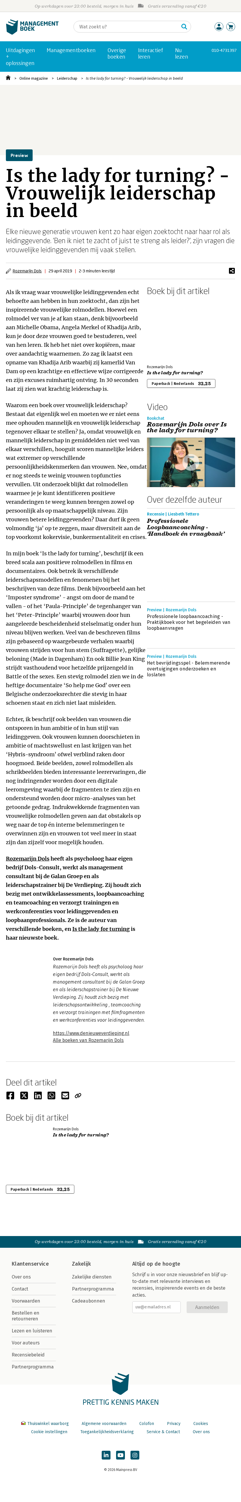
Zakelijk (81, 1264)
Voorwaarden (26, 1301)
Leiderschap (67, 78)
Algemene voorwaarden (104, 1423)
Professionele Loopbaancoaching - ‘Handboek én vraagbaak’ (186, 527)
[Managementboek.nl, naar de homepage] (32, 33)
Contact (20, 1289)
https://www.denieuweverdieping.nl (91, 1033)
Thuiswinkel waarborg (48, 1423)
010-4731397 (224, 50)
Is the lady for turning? (175, 373)
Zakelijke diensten (92, 1277)
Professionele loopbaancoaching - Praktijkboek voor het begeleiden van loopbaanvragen (189, 622)
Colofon (146, 1423)
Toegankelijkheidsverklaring (107, 1431)
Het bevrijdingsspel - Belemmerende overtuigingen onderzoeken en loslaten (188, 668)
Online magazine (33, 78)
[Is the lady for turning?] (167, 329)
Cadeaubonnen (88, 1301)
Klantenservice (30, 1264)
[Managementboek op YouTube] (120, 1455)
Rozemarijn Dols (27, 270)
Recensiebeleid (28, 1355)
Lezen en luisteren (32, 1331)
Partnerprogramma (33, 1367)
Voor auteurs (26, 1343)
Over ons (21, 1277)
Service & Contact (163, 1431)
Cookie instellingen (49, 1431)
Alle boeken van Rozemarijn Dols (88, 1040)
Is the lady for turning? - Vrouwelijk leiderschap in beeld (134, 78)
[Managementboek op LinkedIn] (106, 1455)
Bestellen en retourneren (25, 1316)
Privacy (173, 1423)
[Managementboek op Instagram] (134, 1455)
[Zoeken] (184, 27)
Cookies (200, 1423)
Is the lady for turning (101, 929)
